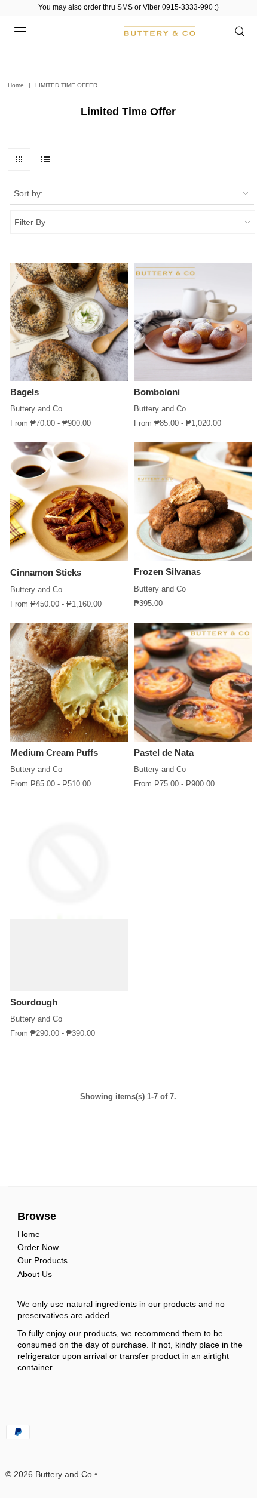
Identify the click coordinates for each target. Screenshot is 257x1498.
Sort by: (28, 193)
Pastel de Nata (164, 753)
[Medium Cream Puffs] (69, 682)
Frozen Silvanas (167, 572)
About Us (34, 1274)
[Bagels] (69, 322)
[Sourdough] (69, 897)
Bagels (24, 392)
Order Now (38, 1247)
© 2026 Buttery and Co (48, 1474)
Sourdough (33, 1002)
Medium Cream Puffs (54, 753)
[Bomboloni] (193, 322)
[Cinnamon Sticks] (69, 501)
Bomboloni (157, 392)
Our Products (42, 1260)
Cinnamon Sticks (45, 572)
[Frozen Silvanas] (193, 501)
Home (16, 85)
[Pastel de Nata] (193, 682)
